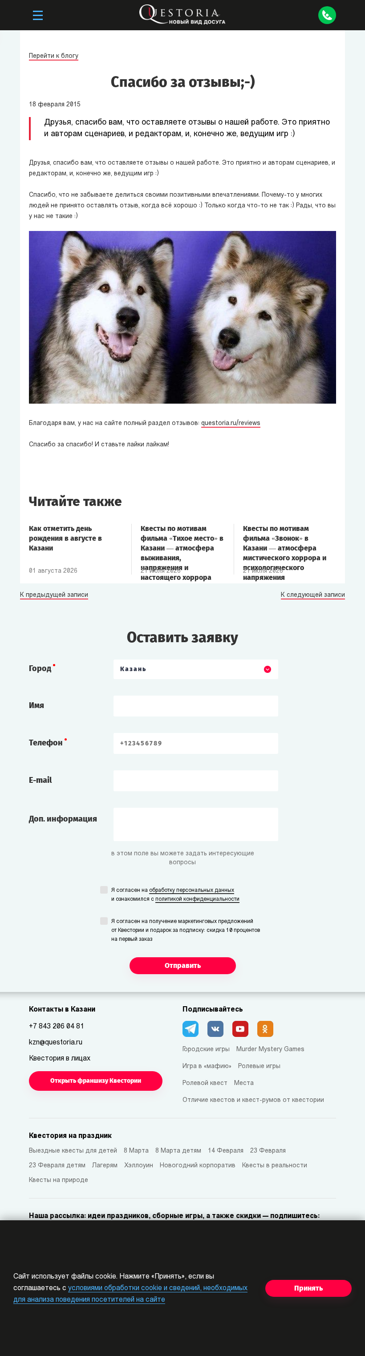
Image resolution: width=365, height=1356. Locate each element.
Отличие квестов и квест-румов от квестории (253, 1100)
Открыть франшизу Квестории (95, 1081)
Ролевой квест (204, 1083)
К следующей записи (313, 595)
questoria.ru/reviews (230, 423)
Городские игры (206, 1049)
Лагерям (105, 1165)
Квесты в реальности (274, 1165)
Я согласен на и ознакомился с (175, 895)
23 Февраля (268, 1151)
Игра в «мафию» (206, 1066)
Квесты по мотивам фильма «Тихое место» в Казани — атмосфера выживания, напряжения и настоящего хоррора (182, 543)
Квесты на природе (58, 1180)
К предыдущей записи (54, 595)
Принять (308, 1288)
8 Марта (136, 1151)
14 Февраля (225, 1151)
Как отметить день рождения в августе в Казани (65, 538)
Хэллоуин (138, 1165)
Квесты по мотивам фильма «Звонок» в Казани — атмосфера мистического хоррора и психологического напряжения (284, 543)
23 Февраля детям (57, 1165)
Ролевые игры (259, 1066)
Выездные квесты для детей (73, 1151)
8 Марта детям (178, 1151)
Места (244, 1083)
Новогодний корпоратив (197, 1165)
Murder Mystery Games (270, 1049)
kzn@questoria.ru (55, 1042)
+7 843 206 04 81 (56, 1026)
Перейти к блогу (53, 56)
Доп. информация (63, 819)
